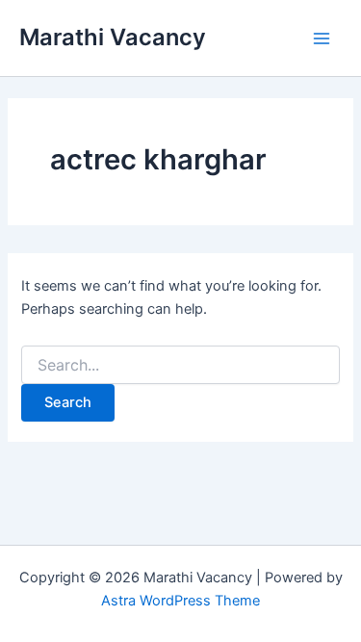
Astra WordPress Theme (180, 600)
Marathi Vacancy (112, 37)
